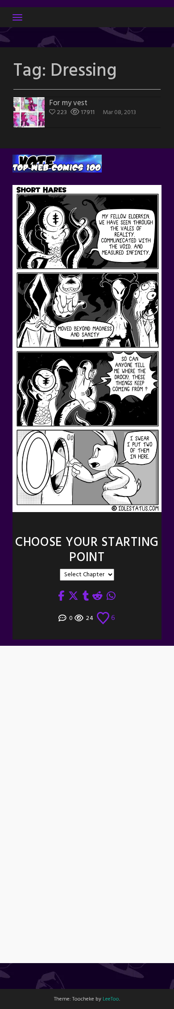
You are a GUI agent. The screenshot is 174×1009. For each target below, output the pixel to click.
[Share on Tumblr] (86, 596)
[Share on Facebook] (61, 596)
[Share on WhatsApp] (111, 596)
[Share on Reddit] (97, 596)
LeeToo (111, 999)
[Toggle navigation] (17, 17)
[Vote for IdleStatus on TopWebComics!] (57, 164)
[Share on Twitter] (73, 596)
